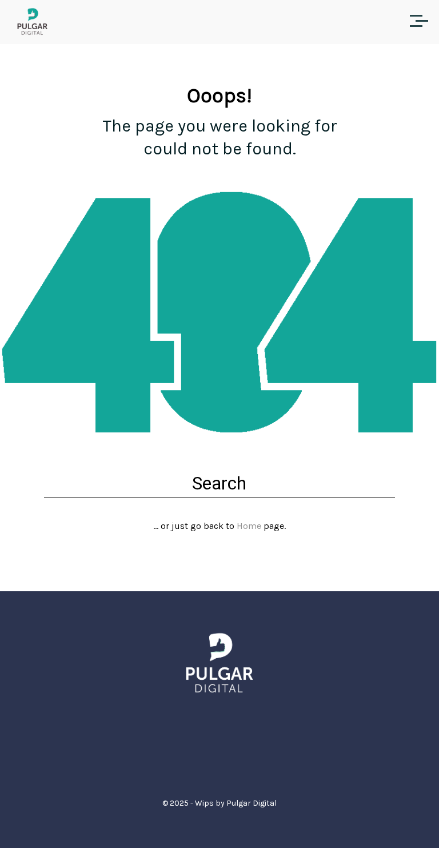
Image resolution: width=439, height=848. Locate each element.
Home (249, 525)
